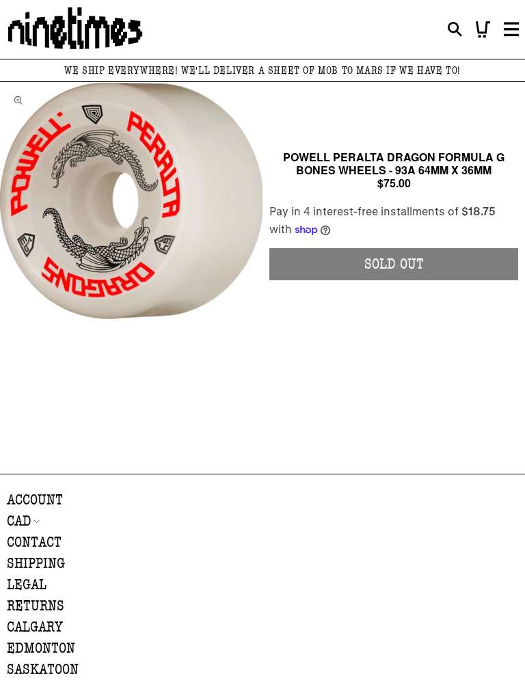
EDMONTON (41, 648)
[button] (455, 29)
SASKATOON (43, 669)
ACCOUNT (35, 500)
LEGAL (26, 584)
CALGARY (35, 627)
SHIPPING (36, 563)
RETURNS (35, 606)
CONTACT (34, 542)
